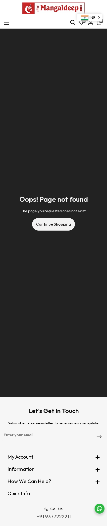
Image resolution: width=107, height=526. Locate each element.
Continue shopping (53, 224)
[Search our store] (72, 22)
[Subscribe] (99, 437)
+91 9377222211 (54, 516)
